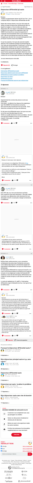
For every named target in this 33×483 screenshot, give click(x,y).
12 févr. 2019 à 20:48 (10, 295)
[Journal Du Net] (8, 475)
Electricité (20, 3)
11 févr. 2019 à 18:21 (10, 93)
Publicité (25, 460)
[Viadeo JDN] (24, 478)
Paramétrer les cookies (7, 463)
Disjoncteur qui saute (7, 76)
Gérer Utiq (14, 463)
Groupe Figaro (28, 463)
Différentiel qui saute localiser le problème (12, 74)
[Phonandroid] (24, 481)
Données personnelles (25, 461)
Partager (15, 65)
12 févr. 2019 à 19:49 (10, 258)
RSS (12, 461)
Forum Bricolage (13, 3)
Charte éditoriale (18, 460)
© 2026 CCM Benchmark (16, 464)
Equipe (12, 460)
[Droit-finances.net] (24, 475)
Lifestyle (4, 446)
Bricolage (4, 451)
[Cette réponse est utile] (12, 123)
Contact (29, 460)
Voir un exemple (27, 446)
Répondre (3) (6, 65)
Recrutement (17, 461)
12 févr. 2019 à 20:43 (10, 237)
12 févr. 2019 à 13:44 (10, 157)
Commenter (6, 123)
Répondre (10, 340)
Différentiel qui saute (6, 78)
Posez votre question (21, 340)
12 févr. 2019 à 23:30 (15, 14)
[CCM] (24, 472)
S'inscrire (16, 434)
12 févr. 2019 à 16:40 (10, 190)
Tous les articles (6, 461)
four (27, 163)
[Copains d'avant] (8, 478)
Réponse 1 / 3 (4, 88)
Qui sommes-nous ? (6, 460)
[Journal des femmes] (8, 472)
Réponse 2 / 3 (4, 184)
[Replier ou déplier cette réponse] (31, 88)
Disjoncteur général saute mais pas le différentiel (14, 73)
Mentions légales (21, 463)
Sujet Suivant (27, 6)
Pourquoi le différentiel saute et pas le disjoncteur (14, 80)
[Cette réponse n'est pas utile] (16, 123)
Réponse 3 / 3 (4, 253)
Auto (3, 448)
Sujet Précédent (6, 6)
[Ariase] (8, 481)
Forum (5, 3)
